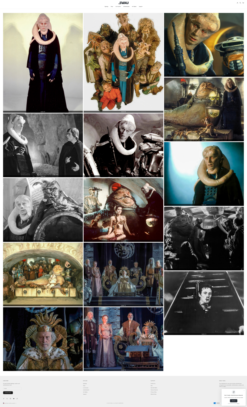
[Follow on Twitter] (7, 398)
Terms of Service (154, 389)
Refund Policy (153, 394)
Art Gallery (134, 6)
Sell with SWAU (154, 387)
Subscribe (8, 392)
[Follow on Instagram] (10, 398)
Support (140, 6)
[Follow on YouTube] (13, 398)
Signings (106, 6)
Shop (112, 6)
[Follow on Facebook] (3, 398)
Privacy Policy (154, 392)
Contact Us (153, 383)
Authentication (126, 6)
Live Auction (118, 6)
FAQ (151, 385)
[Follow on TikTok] (17, 398)
